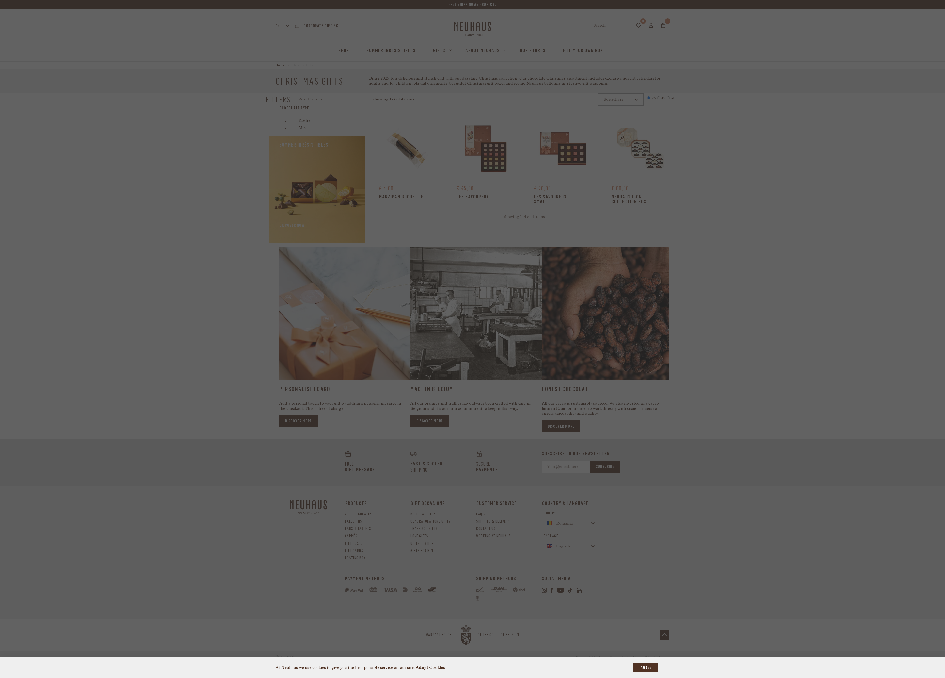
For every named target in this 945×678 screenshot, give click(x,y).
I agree (645, 667)
